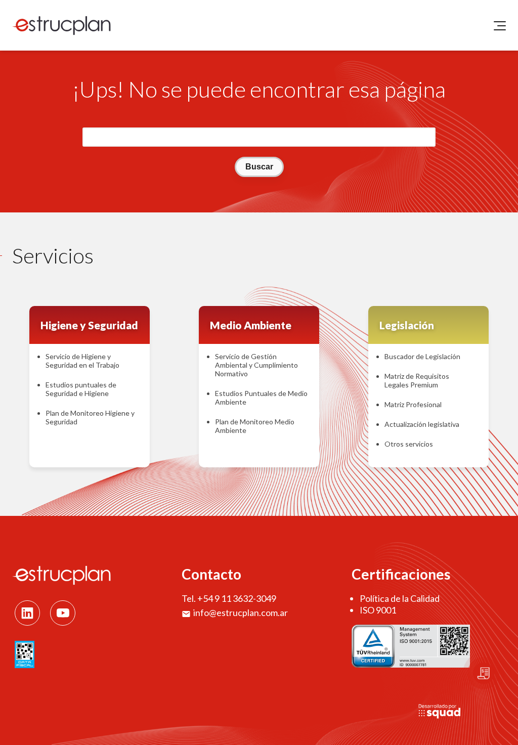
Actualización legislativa (421, 424)
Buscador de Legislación (422, 356)
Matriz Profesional (413, 404)
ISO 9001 (378, 610)
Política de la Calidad (400, 598)
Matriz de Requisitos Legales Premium (416, 380)
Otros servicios (408, 444)
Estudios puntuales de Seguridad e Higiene (81, 389)
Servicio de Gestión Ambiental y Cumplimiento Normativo (256, 365)
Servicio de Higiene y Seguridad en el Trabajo (82, 360)
